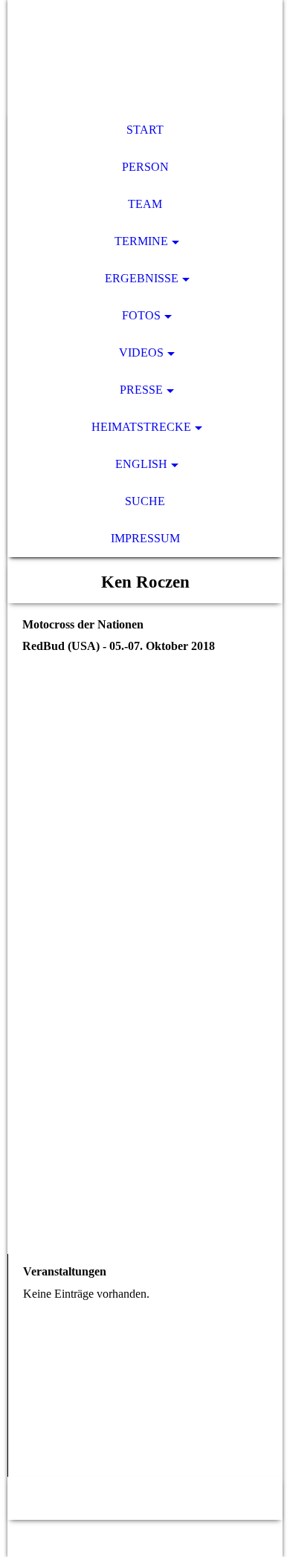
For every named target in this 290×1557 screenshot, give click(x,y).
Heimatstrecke (141, 426)
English (141, 464)
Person (145, 166)
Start (145, 129)
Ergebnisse (141, 278)
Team (145, 204)
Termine (141, 241)
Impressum (145, 538)
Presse (141, 389)
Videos (141, 352)
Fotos (141, 315)
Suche (145, 501)
